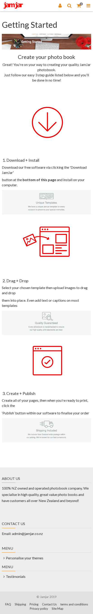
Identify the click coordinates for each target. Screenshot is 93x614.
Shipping (20, 604)
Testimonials (16, 576)
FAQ (8, 604)
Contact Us (49, 604)
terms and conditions (74, 604)
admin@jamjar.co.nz (27, 533)
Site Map (57, 608)
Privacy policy (39, 608)
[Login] (60, 5)
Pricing (34, 604)
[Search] (69, 5)
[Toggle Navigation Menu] (88, 5)
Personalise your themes (24, 558)
